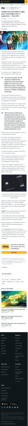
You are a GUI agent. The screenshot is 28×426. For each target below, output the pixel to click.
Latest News (4, 18)
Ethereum (3, 345)
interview (6, 229)
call (10, 62)
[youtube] (15, 407)
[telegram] (7, 407)
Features (17, 340)
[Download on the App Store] (5, 403)
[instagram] (12, 407)
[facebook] (10, 407)
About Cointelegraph (6, 388)
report (15, 72)
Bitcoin (2, 343)
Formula (17, 367)
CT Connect (17, 381)
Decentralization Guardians (19, 372)
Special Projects (4, 374)
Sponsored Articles (5, 367)
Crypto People (18, 343)
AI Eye (16, 351)
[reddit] (17, 407)
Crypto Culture (18, 353)
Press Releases (4, 369)
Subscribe (14, 252)
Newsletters (4, 390)
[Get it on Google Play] (13, 403)
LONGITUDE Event (19, 378)
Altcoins (3, 348)
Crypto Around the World (19, 356)
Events (16, 376)
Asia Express (18, 348)
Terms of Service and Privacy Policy (8, 423)
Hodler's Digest (18, 345)
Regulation (3, 353)
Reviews (17, 360)
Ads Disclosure (4, 395)
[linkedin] (4, 407)
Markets (3, 340)
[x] (2, 407)
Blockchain (3, 351)
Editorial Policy (10, 261)
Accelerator (17, 369)
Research (3, 372)
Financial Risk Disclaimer (4, 399)
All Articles (17, 338)
